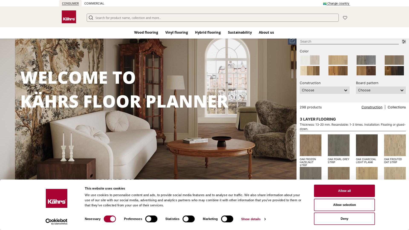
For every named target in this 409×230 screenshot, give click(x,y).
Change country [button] (338, 3)
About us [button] (266, 32)
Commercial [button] (94, 3)
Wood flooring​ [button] (146, 32)
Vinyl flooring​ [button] (176, 32)
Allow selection (344, 205)
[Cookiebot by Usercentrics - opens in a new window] (56, 221)
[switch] (151, 219)
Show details (251, 219)
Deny (344, 218)
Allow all (344, 191)
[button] (345, 17)
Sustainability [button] (240, 32)
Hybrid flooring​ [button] (208, 32)
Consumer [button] (70, 3)
